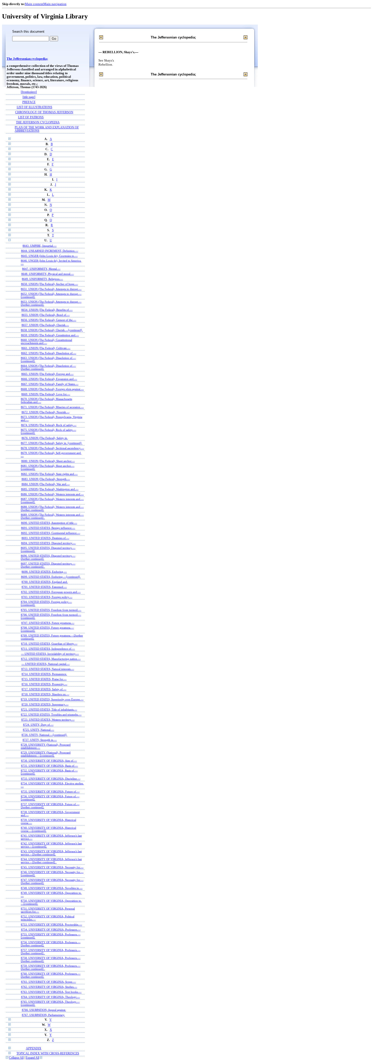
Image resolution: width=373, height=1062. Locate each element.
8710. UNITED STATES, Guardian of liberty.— (49, 643)
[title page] (29, 97)
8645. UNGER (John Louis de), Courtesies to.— (49, 255)
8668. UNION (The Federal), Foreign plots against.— (52, 389)
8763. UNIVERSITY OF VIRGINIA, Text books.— (51, 991)
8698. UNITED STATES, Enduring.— (44, 571)
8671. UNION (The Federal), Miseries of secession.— (52, 407)
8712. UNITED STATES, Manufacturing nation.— (51, 658)
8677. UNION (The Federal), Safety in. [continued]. (51, 443)
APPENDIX (33, 1048)
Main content (34, 4)
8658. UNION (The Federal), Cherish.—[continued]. (52, 330)
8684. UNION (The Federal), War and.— (46, 484)
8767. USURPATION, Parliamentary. (43, 1014)
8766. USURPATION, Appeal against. (44, 1009)
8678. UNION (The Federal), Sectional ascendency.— (52, 448)
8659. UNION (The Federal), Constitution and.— (50, 335)
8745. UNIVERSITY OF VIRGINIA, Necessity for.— (52, 867)
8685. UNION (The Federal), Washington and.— (49, 489)
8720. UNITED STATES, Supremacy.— (45, 704)
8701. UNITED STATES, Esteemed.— (44, 586)
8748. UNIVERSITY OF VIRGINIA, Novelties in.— (51, 888)
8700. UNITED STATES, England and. (45, 581)
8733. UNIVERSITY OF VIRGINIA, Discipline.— (50, 778)
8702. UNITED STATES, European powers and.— (51, 591)
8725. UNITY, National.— (38, 729)
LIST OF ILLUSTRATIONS (34, 107)
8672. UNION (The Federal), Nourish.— (46, 412)
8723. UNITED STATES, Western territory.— (48, 719)
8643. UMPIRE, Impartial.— (40, 245)
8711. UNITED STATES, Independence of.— (48, 648)
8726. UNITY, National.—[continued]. (44, 734)
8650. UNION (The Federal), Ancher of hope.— (49, 283)
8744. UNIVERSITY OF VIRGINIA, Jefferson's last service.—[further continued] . (51, 861)
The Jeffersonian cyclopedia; (27, 59)
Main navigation (54, 4)
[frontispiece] (29, 92)
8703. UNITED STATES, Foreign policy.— (46, 596)
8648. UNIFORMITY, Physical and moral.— (47, 273)
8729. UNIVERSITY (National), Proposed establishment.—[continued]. (46, 754)
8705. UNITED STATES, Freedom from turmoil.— (51, 609)
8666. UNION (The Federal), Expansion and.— (49, 378)
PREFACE (29, 102)
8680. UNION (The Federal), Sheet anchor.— (48, 460)
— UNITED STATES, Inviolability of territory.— (50, 653)
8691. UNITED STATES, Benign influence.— (48, 527)
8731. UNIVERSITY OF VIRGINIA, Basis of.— (49, 765)
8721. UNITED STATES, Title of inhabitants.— (49, 709)
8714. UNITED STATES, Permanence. (44, 673)
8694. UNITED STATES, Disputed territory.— (48, 543)
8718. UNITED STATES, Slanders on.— (45, 694)
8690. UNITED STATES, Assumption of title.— (49, 522)
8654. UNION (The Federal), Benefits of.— (47, 309)
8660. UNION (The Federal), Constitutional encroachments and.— (46, 341)
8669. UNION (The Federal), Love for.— (45, 394)
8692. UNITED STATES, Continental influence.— (50, 532)
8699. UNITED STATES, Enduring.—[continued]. (51, 576)
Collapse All (16, 1057)
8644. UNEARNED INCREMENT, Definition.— (49, 250)
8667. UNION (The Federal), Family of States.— (49, 383)
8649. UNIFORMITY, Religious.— (42, 278)
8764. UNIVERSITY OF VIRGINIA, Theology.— (50, 996)
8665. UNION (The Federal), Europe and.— (47, 373)
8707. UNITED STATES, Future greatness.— (47, 622)
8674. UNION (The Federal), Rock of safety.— (48, 425)
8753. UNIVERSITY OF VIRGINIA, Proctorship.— (51, 924)
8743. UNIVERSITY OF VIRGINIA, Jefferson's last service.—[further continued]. (51, 853)
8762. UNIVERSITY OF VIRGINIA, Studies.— (49, 986)
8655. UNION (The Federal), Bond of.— (46, 314)
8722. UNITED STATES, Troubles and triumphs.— (51, 714)
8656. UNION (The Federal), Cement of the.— (48, 319)
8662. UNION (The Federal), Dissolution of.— (48, 353)
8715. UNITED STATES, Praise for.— (44, 679)
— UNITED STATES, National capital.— (46, 663)
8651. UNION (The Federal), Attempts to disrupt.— (51, 289)
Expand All (32, 1057)
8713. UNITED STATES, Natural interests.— (47, 668)
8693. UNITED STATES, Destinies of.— (45, 537)
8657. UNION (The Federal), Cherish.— (45, 324)
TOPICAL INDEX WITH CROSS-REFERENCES (47, 1053)
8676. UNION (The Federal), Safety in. (45, 437)
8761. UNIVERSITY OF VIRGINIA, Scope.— (48, 981)
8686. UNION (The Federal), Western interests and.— (52, 494)
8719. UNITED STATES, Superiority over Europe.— (52, 699)
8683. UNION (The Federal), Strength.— (46, 478)
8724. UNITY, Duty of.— (38, 724)
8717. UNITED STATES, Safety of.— (44, 689)
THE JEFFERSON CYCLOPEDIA (38, 122)
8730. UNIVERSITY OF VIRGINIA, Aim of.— (49, 760)
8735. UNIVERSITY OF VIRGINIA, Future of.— (50, 791)
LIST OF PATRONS (31, 117)
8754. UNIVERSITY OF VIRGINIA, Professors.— (51, 929)
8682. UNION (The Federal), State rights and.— (49, 473)
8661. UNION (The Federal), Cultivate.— (45, 348)
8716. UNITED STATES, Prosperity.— (44, 684)
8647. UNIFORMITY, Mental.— (41, 268)
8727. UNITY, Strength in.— (40, 739)
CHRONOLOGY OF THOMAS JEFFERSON (44, 112)
